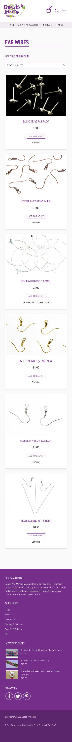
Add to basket (36, 136)
